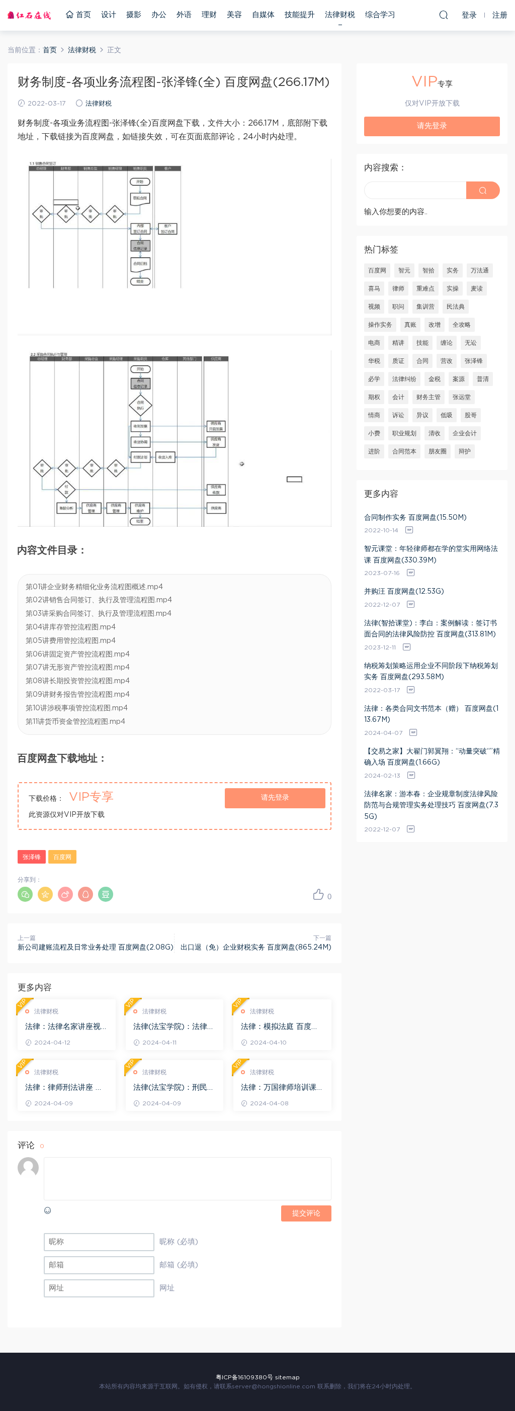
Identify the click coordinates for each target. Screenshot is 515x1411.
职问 (398, 307)
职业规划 (404, 433)
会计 (398, 397)
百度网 (62, 857)
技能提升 (300, 15)
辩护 (465, 451)
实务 (453, 270)
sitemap (287, 1377)
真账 (410, 325)
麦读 (477, 289)
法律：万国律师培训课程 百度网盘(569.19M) (279, 1088)
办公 (158, 15)
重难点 (425, 289)
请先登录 (275, 797)
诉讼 (398, 415)
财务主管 (428, 397)
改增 (434, 325)
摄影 (133, 15)
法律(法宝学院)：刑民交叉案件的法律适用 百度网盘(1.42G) (174, 1088)
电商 (374, 343)
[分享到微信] (25, 894)
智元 (404, 270)
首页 (82, 15)
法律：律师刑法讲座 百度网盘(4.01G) (64, 1088)
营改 (447, 361)
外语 (184, 15)
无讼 (471, 343)
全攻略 (462, 325)
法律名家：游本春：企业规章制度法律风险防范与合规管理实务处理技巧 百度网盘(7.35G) (431, 805)
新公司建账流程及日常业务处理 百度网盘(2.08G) (96, 947)
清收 (434, 433)
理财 (209, 15)
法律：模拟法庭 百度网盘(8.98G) (280, 1027)
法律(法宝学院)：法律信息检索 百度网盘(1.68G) (174, 1027)
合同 (422, 361)
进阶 (374, 451)
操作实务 (380, 325)
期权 (374, 397)
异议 (422, 415)
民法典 (456, 307)
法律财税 (340, 15)
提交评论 (306, 1213)
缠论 (447, 343)
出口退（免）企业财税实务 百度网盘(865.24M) (256, 947)
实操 (453, 289)
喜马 (374, 289)
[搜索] (444, 14)
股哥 (471, 415)
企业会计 (465, 433)
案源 (459, 379)
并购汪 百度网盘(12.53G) (404, 591)
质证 (398, 361)
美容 (234, 15)
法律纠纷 (404, 379)
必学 (374, 379)
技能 (422, 343)
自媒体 (263, 15)
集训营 (425, 307)
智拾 (428, 270)
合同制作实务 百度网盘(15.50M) (415, 517)
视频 (374, 307)
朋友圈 (437, 451)
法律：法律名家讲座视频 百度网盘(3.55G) (63, 1027)
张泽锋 (32, 857)
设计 (108, 15)
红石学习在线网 (29, 15)
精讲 (398, 343)
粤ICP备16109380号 (244, 1377)
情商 (374, 415)
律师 (398, 289)
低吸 (447, 415)
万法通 (480, 270)
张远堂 (462, 397)
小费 (374, 433)
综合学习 (380, 15)
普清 (483, 379)
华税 (374, 361)
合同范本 (404, 451)
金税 (434, 379)
